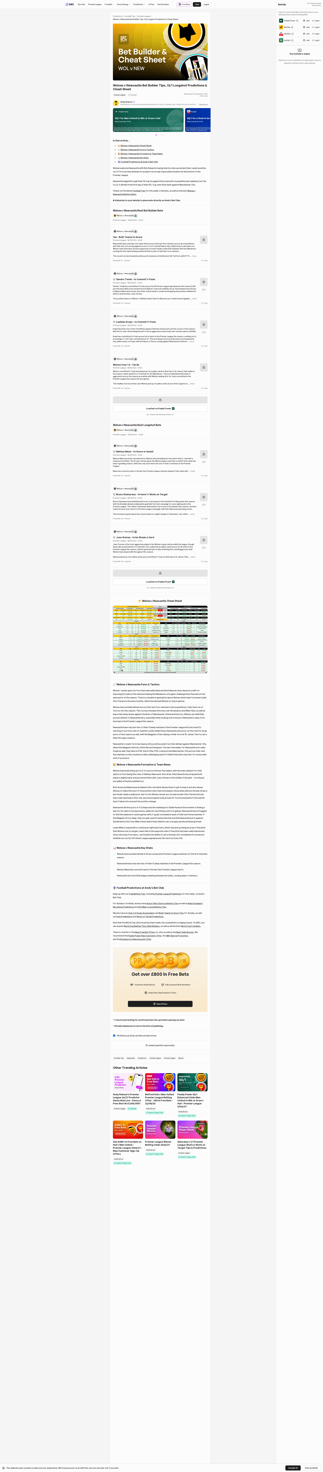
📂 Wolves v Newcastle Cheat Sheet (135, 145)
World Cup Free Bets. (191, 926)
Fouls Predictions (124, 916)
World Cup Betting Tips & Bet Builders (142, 926)
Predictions (118, 16)
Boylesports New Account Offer (135, 939)
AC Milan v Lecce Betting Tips (152, 907)
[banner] (148, 120)
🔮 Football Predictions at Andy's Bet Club (138, 162)
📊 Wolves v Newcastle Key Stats (133, 157)
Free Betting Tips (137, 894)
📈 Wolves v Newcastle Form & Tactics (136, 149)
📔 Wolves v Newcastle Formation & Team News (140, 153)
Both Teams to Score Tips (171, 913)
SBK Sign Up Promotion (177, 935)
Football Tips (129, 16)
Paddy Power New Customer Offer (145, 935)
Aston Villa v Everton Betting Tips (162, 903)
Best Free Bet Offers (145, 932)
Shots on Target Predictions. (150, 916)
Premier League (143, 16)
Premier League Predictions (168, 894)
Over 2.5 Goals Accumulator (141, 913)
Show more (203, 104)
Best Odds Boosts (185, 932)
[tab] (158, 135)
